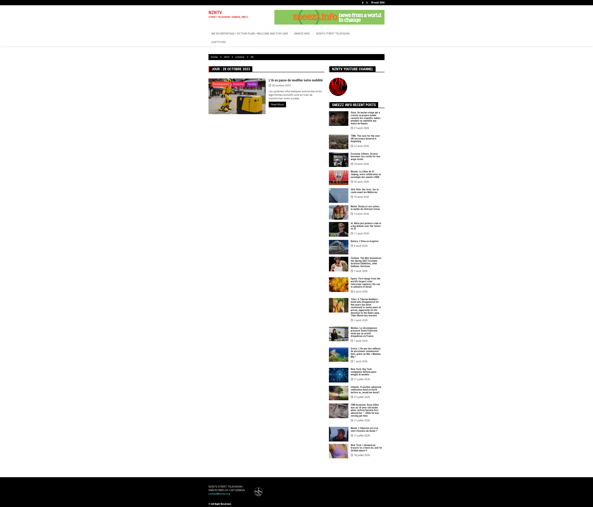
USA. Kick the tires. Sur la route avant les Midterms (365, 191)
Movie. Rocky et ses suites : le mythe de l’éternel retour (366, 208)
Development (221, 84)
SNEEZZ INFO (302, 33)
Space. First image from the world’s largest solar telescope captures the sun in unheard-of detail (365, 282)
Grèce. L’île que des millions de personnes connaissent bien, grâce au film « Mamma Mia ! (366, 352)
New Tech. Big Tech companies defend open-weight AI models (364, 372)
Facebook (363, 2)
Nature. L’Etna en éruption (365, 241)
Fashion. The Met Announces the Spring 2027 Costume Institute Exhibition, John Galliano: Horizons (366, 262)
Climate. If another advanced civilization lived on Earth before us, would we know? (366, 390)
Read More (277, 104)
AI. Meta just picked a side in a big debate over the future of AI (366, 226)
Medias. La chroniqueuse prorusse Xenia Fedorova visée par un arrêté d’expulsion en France (364, 332)
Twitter (367, 2)
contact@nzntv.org (219, 493)
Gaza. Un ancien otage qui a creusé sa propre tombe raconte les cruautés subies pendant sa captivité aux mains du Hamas (366, 118)
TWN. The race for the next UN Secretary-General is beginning (365, 138)
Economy (238, 84)
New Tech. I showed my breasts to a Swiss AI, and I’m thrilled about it (366, 448)
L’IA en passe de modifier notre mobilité (296, 80)
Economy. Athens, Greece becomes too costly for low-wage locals (366, 156)
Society (252, 84)
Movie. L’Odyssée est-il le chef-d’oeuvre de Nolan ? (364, 429)
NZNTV (215, 12)
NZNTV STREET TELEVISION (332, 33)
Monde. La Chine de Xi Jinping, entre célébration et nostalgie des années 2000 (366, 174)
